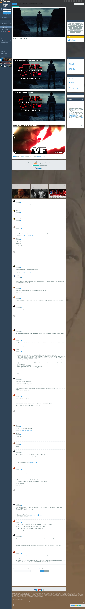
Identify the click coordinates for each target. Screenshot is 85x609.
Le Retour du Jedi (53, 594)
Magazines (80, 27)
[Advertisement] (39, 46)
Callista (69, 105)
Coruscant (73, 123)
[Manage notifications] (83, 602)
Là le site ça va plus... (71, 64)
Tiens (16, 558)
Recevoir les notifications (16, 6)
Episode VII (75, 25)
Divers (73, 23)
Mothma (82, 117)
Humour (77, 26)
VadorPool (17, 349)
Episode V (81, 24)
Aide (75, 605)
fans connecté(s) (73, 40)
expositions (59, 595)
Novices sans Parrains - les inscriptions (74, 88)
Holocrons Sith (70, 87)
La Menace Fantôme (58, 593)
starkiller (17, 329)
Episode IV (73, 24)
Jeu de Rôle (81, 26)
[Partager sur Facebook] (36, 168)
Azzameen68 (18, 296)
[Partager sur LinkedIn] (40, 168)
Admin (26, 207)
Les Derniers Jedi (37, 596)
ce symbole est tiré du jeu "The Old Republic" (35, 515)
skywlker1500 (18, 425)
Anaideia (33, 565)
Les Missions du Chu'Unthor (72, 83)
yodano (17, 266)
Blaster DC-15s (70, 112)
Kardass (17, 305)
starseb (25, 565)
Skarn (23, 565)
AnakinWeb (24, 593)
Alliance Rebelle (71, 102)
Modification (23, 207)
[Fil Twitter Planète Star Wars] (73, 1)
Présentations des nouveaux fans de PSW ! (74, 60)
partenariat (3, 57)
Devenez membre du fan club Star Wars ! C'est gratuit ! (6, 5)
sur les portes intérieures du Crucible (39, 514)
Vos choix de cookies (22, 601)
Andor (70, 23)
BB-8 (26, 595)
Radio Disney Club (15, 599)
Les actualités (17, 565)
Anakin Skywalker (72, 594)
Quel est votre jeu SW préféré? (72, 70)
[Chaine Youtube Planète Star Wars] (75, 1)
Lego (45, 595)
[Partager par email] (41, 168)
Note (78, 605)
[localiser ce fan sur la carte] (19, 202)
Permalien (31, 207)
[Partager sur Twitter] (38, 168)
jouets (42, 595)
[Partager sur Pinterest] (38, 590)
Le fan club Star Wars (4, 19)
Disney (46, 593)
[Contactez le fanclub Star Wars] (80, 1)
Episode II (80, 23)
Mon (80, 117)
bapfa (31, 565)
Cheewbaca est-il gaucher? (72, 68)
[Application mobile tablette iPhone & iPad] (66, 1)
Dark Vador (16, 595)
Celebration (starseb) (38, 156)
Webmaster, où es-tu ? (71, 63)
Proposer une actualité (78, 3)
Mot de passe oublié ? (6, 14)
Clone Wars (54, 595)
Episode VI (71, 25)
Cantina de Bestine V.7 (71, 86)
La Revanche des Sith (23, 594)
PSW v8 (13, 601)
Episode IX (77, 24)
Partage (72, 605)
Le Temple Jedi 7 (71, 78)
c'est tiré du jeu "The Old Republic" (32, 462)
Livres (74, 27)
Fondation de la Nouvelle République (73, 115)
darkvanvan (18, 287)
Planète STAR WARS (7, 1)
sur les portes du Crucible (39, 458)
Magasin (77, 27)
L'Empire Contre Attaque (43, 594)
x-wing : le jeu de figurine (72, 69)
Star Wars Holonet (20, 599)
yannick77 (17, 238)
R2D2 (23, 595)
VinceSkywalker (18, 338)
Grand (69, 113)
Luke (76, 594)
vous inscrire (38, 568)
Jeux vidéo (70, 27)
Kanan (17, 200)
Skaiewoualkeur (28, 565)
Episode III (69, 24)
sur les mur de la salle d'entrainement (43, 456)
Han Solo (80, 594)
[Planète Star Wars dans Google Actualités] (78, 1)
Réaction (29, 207)
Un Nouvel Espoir (32, 594)
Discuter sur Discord (35, 165)
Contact (27, 601)
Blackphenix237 (18, 210)
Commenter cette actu (43, 165)
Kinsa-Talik (17, 275)
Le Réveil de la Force (69, 593)
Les (54, 54)
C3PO (22, 595)
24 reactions (44, 156)
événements (64, 595)
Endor (72, 117)
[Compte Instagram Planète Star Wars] (71, 1)
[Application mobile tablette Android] (68, 1)
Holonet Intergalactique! (72, 81)
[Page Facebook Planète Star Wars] (70, 1)
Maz (16, 226)
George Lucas (41, 593)
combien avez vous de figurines (73, 65)
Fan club (74, 26)
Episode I (76, 23)
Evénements (70, 26)
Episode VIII (79, 25)
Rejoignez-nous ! (30, 601)
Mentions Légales (17, 601)
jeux (43, 595)
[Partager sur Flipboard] (40, 590)
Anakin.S (17, 378)
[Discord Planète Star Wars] (76, 1)
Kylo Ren (19, 595)
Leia (78, 594)
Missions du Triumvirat (71, 82)
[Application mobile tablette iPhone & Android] (65, 1)
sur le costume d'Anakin (52, 456)
